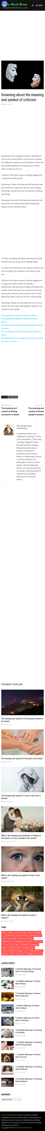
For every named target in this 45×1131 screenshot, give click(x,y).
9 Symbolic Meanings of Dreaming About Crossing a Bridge (28, 970)
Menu (41, 5)
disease (31, 938)
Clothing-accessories (22, 935)
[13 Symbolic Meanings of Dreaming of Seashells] (7, 1030)
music (32, 948)
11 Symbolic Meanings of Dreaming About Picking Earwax (28, 1043)
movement (25, 948)
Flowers (30, 941)
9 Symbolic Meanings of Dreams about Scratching (27, 1019)
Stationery (5, 954)
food (36, 941)
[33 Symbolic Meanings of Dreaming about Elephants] (7, 1079)
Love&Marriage (34, 945)
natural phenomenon (8, 951)
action (4, 932)
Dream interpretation (9, 1115)
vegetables (30, 954)
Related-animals (34, 951)
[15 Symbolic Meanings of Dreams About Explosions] (7, 993)
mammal (11, 948)
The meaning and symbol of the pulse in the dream (22, 758)
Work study (38, 954)
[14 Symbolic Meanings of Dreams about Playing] (7, 981)
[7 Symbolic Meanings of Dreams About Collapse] (7, 1006)
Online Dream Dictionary (23, 1128)
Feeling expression (20, 941)
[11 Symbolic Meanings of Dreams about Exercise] (7, 1055)
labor (17, 945)
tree (24, 954)
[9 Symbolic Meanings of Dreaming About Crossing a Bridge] (7, 969)
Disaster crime (22, 938)
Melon (18, 948)
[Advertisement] (22, 33)
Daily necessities (11, 938)
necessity (19, 951)
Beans (24, 932)
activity (10, 932)
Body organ (36, 932)
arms (15, 932)
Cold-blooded (34, 935)
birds (29, 932)
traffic (12, 954)
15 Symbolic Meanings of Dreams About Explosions (27, 994)
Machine (4, 948)
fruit (41, 941)
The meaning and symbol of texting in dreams (19, 315)
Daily (3, 938)
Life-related (13, 397)
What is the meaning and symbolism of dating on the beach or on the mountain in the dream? (21, 836)
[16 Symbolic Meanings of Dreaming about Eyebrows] (7, 1067)
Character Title (9, 935)
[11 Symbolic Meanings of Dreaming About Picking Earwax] (7, 1042)
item (12, 945)
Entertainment (6, 941)
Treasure (18, 954)
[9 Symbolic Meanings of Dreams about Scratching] (7, 1018)
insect (7, 945)
